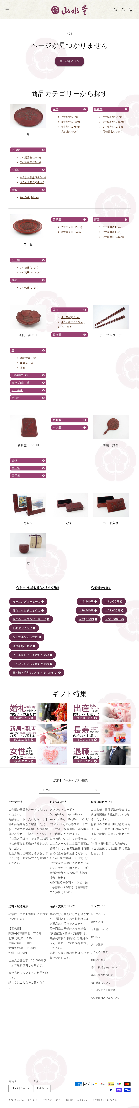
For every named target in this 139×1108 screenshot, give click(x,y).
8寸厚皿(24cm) (112, 232)
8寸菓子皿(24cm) (72, 232)
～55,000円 (113, 619)
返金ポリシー (34, 1100)
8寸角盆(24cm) (29, 197)
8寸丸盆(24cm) (70, 121)
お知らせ (96, 936)
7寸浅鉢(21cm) (29, 267)
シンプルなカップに (25, 637)
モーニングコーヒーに (27, 601)
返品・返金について (102, 974)
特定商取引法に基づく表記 (104, 1100)
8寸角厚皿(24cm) (113, 237)
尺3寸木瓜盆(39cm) (32, 182)
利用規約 (70, 1100)
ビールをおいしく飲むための (31, 655)
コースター (68, 327)
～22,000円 (112, 610)
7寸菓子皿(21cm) (71, 227)
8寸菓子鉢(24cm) (31, 272)
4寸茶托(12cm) (70, 317)
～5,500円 (87, 601)
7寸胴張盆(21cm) (30, 157)
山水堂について (99, 929)
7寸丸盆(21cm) (70, 117)
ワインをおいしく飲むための (31, 663)
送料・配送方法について (104, 967)
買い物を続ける (69, 61)
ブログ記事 (97, 944)
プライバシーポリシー (53, 1100)
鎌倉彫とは (97, 921)
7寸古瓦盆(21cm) (30, 162)
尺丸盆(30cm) (69, 131)
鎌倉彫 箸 (26, 362)
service (21, 1100)
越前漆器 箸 (28, 358)
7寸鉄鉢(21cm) (29, 287)
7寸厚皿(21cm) (112, 227)
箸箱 (22, 367)
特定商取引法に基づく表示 (105, 997)
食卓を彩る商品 (22, 646)
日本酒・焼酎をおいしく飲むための (35, 672)
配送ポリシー (83, 1100)
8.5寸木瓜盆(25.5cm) (33, 177)
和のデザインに (22, 628)
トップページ (98, 914)
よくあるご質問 (99, 952)
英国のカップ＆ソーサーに (29, 619)
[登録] (96, 790)
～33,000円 (86, 619)
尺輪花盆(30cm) (112, 131)
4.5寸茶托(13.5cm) (72, 322)
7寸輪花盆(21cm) (113, 117)
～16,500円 (86, 610)
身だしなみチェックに (27, 610)
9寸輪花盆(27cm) (113, 126)
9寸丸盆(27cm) (70, 126)
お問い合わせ (98, 959)
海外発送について (101, 982)
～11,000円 (112, 601)
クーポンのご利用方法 (103, 990)
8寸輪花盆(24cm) (113, 121)
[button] (7, 9)
